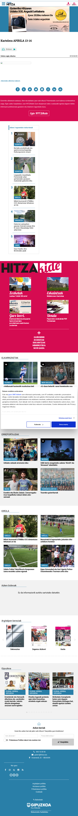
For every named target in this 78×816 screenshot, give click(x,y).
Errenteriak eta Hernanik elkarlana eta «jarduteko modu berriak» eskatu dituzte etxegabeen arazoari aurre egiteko (14, 701)
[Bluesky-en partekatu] (36, 89)
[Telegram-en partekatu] (42, 89)
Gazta (63, 649)
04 (74, 56)
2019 (71, 56)
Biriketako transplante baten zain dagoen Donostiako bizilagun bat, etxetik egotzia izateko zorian (63, 701)
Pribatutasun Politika (16, 740)
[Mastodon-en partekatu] (30, 89)
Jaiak (17, 245)
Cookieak (39, 792)
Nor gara (39, 348)
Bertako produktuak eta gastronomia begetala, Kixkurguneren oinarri (23, 150)
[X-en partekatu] (24, 89)
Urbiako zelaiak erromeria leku (16, 463)
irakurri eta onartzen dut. (25, 740)
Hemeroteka (39, 345)
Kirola (17, 197)
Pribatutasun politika (39, 789)
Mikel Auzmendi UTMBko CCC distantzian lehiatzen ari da (24, 203)
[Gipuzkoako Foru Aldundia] (39, 808)
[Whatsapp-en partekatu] (48, 89)
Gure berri (39, 337)
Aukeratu (37, 424)
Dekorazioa (15, 649)
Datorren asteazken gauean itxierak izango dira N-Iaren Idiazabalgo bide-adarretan (24, 227)
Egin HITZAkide (39, 113)
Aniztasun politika (39, 786)
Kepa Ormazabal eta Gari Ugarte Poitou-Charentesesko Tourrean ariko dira (57, 570)
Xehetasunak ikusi (65, 418)
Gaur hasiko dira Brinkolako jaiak (20, 250)
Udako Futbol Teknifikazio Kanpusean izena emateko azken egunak (19, 570)
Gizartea (18, 144)
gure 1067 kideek (14, 394)
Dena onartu (63, 424)
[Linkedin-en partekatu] (54, 89)
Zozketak (39, 340)
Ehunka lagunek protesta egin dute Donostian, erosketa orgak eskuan (39, 699)
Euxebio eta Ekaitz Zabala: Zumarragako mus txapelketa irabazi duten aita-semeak (20, 495)
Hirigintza (19, 220)
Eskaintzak (39, 343)
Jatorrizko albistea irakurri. (10, 81)
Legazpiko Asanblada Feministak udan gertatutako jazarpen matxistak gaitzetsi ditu (23, 178)
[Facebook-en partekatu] (18, 89)
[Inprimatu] (60, 89)
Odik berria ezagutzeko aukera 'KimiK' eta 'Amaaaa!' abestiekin (57, 464)
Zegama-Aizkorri (39, 649)
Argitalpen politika (39, 784)
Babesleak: (39, 800)
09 (76, 56)
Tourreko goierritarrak (49, 493)
